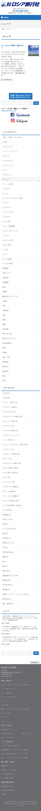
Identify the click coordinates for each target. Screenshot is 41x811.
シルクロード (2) (8, 449)
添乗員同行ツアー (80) (10, 575)
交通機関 (5, 282)
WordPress (14, 803)
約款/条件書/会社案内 (7, 782)
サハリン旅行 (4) (8, 440)
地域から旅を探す (6, 680)
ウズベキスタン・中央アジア (9, 697)
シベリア (5, 203)
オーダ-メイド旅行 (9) (10, 421)
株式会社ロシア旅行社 (18, 801)
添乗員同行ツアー (6, 729)
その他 (4, 142)
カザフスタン (7, 175)
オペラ (4, 170)
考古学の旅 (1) (7, 585)
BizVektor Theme (24, 803)
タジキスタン (7, 207)
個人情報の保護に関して (8, 790)
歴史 (3, 348)
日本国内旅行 (7, 343)
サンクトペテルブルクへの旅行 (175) (15, 444)
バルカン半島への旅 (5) (10, 468)
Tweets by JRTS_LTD (8, 110)
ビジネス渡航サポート (7, 774)
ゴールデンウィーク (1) (10, 435)
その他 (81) (6, 398)
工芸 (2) (5, 547)
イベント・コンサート (10, 151)
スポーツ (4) (6, 459)
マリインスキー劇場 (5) (10, 496)
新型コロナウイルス (9, 338)
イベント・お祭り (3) (9, 402)
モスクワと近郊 (7, 240)
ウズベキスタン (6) (9, 412)
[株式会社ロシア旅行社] (20, 4)
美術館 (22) (6, 580)
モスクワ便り (7, 245)
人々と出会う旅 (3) (9, 529)
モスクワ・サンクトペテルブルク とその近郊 (15, 685)
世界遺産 (5, 268)
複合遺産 (5, 371)
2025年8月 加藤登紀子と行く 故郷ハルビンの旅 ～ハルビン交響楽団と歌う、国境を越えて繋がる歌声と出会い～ (20, 628)
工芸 (3, 315)
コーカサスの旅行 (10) (10, 430)
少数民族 (5, 310)
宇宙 (3, 306)
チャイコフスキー (8, 212)
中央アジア (6, 273)
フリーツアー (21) (8, 482)
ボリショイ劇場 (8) (9, 491)
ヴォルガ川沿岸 (7, 263)
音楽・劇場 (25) (7, 603)
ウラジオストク (7, 165)
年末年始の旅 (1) (8, 552)
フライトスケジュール (10, 231)
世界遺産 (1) (6, 515)
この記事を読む (7, 79)
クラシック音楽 (7, 184)
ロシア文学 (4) (7, 510)
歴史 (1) (5, 566)
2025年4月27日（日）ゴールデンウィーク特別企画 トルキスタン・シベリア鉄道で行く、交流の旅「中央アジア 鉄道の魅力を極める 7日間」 (20, 639)
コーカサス (6, 189)
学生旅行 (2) (6, 538)
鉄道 (3, 376)
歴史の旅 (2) (6, 571)
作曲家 (4, 292)
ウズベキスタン (7, 161)
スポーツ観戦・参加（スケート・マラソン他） (15, 753)
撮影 (3, 324)
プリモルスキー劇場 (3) (10, 487)
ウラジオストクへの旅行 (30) (12, 416)
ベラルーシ (6, 235)
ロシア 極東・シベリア (8, 689)
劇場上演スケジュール (10, 296)
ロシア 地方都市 (6, 693)
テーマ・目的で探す (7, 741)
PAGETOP (34, 662)
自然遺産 (5, 362)
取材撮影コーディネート (8, 766)
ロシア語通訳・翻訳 (7, 778)
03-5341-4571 (22, 11)
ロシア (4, 254)
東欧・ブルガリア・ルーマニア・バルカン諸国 (15, 709)
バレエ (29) (6, 477)
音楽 (3, 380)
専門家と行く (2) (8, 543)
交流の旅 (4, 56)
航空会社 (5, 366)
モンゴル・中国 (5, 713)
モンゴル (22, 54)
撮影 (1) (5, 557)
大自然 (9, 56)
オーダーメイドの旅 (7, 737)
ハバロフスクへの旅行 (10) (11, 463)
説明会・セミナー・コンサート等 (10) (15, 594)
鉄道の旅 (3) (6, 599)
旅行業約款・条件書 (7, 786)
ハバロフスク (7, 217)
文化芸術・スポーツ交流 (8, 770)
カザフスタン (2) (8, 426)
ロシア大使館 (7, 259)
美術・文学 (6, 357)
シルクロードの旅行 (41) (10, 454)
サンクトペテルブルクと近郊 (12, 198)
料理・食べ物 (7, 334)
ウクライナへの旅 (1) (9, 407)
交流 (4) (5, 524)
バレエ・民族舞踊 (8, 226)
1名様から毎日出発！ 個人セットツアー (16, 733)
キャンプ (15, 54)
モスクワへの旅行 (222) (10, 501)
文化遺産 (5, 329)
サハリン (5, 193)
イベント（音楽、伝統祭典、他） (11, 745)
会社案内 (3, 794)
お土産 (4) (5, 393)
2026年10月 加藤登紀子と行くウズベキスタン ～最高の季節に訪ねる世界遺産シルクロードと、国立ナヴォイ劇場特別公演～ (20, 618)
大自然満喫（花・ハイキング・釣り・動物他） (15, 749)
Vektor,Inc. (34, 803)
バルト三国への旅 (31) (10, 472)
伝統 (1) (5, 533)
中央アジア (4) (7, 519)
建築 (3, 320)
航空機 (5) (5, 589)
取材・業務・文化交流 (7, 762)
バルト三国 (6, 221)
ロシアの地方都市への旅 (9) (12, 505)
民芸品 (4, 352)
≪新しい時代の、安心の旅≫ (12, 137)
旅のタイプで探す (6, 725)
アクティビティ (8, 54)
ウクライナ (6, 156)
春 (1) (4, 561)
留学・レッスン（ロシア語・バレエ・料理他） (15, 757)
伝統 (3, 287)
